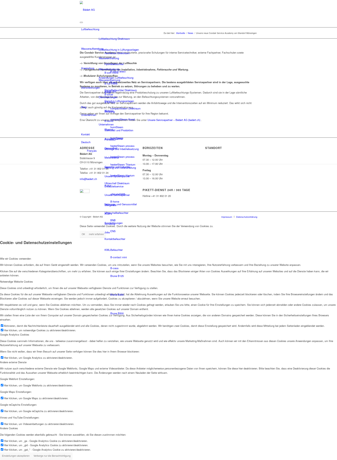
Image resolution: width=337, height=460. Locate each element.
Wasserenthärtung (109, 58)
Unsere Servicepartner (117, 195)
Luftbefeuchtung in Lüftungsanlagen (119, 49)
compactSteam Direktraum (125, 108)
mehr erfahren (96, 234)
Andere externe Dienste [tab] (13, 362)
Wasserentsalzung (109, 69)
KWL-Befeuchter (114, 250)
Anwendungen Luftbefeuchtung (116, 77)
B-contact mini (118, 257)
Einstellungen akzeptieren (16, 455)
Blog (83, 107)
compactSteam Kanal (122, 119)
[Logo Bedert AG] (87, 9)
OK (83, 234)
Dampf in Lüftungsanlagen (119, 101)
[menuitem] (256, 160)
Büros (108, 92)
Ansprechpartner (114, 139)
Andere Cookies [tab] (9, 428)
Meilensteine (112, 157)
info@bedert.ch (88, 179)
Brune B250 (117, 294)
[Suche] (256, 159)
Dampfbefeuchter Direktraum (121, 90)
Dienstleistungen (90, 87)
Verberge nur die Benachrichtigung (52, 455)
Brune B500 (117, 313)
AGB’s (108, 213)
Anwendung (87, 68)
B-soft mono (111, 72)
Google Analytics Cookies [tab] (14, 334)
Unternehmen (88, 115)
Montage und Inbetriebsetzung (122, 149)
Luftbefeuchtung (90, 29)
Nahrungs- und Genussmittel (121, 204)
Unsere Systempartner (117, 176)
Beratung (110, 111)
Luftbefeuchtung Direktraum (114, 39)
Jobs (107, 232)
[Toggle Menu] (81, 22)
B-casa (114, 268)
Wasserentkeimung (109, 80)
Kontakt (85, 134)
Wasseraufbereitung (92, 48)
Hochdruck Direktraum (117, 53)
